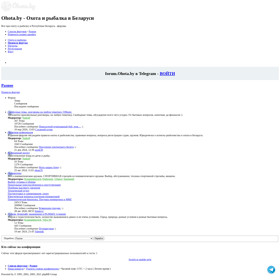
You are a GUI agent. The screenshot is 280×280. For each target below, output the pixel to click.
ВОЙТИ (167, 73)
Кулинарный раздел (19, 152)
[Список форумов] (18, 10)
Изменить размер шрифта (22, 34)
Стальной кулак (44, 129)
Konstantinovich (32, 179)
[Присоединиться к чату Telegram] (271, 269)
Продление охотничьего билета (56, 147)
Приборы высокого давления (24, 187)
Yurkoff (26, 117)
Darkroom (47, 179)
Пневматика (14, 173)
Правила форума (10, 92)
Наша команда (16, 268)
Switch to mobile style (140, 259)
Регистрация (15, 48)
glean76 (39, 170)
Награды (13, 45)
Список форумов (17, 31)
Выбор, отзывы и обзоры (21, 182)
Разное (32, 31)
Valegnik (39, 231)
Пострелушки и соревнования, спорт (28, 193)
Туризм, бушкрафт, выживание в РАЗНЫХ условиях (37, 214)
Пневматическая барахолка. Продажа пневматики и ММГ (40, 199)
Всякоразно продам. (50, 208)
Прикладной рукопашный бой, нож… (60, 126)
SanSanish (69, 179)
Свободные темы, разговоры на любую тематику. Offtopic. (40, 112)
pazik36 (39, 150)
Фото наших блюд (49, 167)
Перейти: (9, 238)
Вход (10, 51)
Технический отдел (18, 190)
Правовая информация (20, 132)
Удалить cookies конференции (42, 268)
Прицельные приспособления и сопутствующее (34, 184)
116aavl (58, 179)
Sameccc (39, 211)
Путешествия (46, 228)
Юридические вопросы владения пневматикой (34, 196)
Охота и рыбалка (17, 40)
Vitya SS (47, 219)
